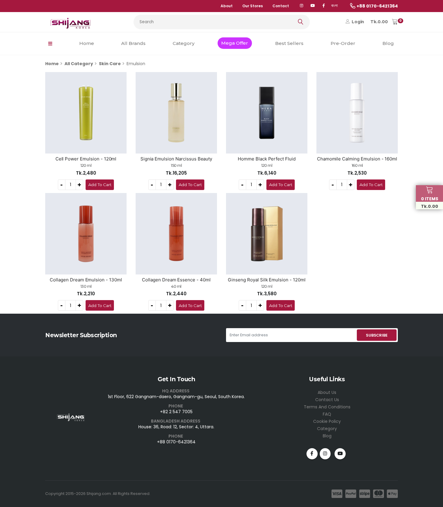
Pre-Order (343, 43)
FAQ (327, 414)
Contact (280, 5)
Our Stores (252, 5)
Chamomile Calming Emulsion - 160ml (357, 159)
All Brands (133, 43)
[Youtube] (340, 453)
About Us (327, 392)
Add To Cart (100, 184)
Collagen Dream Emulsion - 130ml (86, 280)
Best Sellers (289, 43)
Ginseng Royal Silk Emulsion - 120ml (266, 280)
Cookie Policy (327, 421)
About (227, 5)
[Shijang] (301, 6)
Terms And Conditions (327, 407)
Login (357, 21)
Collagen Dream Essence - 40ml (176, 280)
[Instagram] (325, 453)
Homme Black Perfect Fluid (267, 159)
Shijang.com (98, 493)
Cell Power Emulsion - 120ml (86, 159)
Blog (388, 43)
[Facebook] (323, 6)
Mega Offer (234, 43)
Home (86, 43)
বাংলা (334, 5)
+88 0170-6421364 (176, 442)
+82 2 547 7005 (176, 412)
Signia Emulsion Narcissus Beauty (176, 159)
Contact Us (327, 400)
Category (183, 43)
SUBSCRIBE (376, 335)
